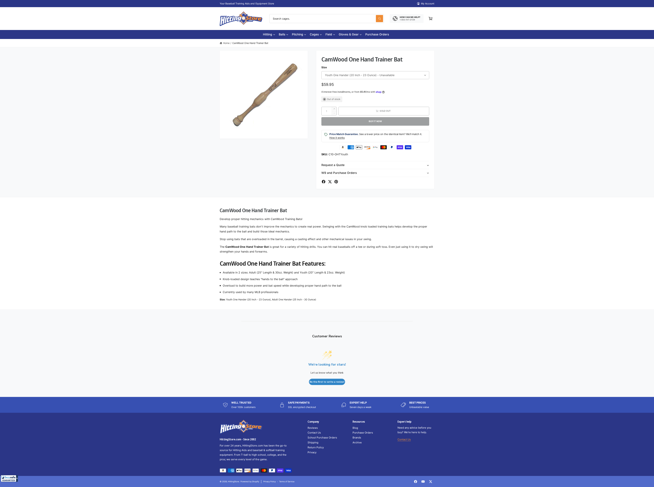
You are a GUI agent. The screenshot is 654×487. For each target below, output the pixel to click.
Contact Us (314, 432)
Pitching (297, 34)
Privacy (312, 452)
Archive (357, 442)
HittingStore (233, 481)
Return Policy (316, 447)
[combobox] (326, 18)
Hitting (267, 34)
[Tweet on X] (330, 181)
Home (226, 43)
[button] (9, 478)
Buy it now (375, 121)
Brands (357, 437)
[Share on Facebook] (323, 181)
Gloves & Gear (349, 34)
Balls (282, 34)
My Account (427, 3)
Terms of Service (286, 481)
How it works (337, 137)
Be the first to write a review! (327, 381)
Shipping (313, 442)
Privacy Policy (269, 481)
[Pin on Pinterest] (336, 181)
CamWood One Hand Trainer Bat (250, 43)
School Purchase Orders (322, 437)
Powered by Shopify (249, 481)
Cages (314, 34)
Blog (355, 427)
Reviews (313, 427)
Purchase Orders (363, 432)
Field (328, 34)
